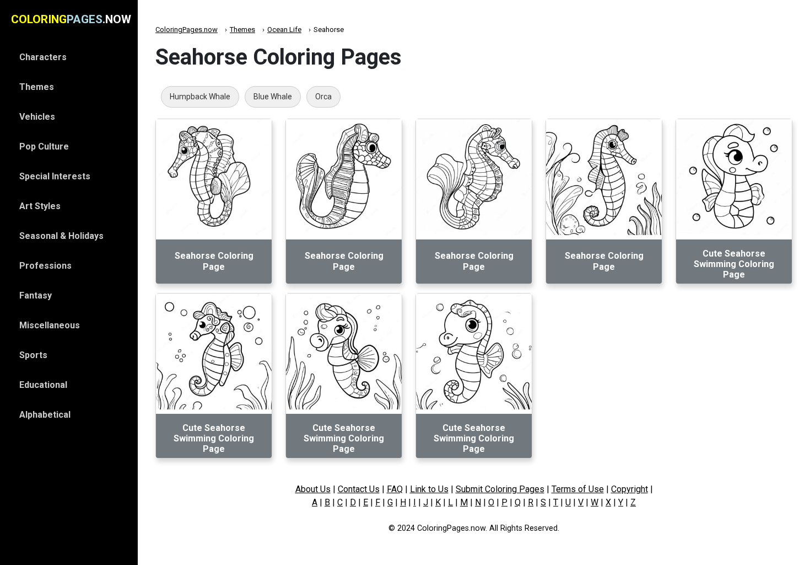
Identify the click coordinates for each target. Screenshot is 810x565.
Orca (323, 96)
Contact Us (359, 489)
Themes (242, 29)
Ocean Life (284, 29)
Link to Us (429, 489)
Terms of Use (578, 489)
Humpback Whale (200, 96)
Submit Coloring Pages (500, 489)
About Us (313, 489)
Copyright (629, 489)
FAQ (395, 489)
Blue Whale (272, 96)
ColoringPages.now (186, 29)
